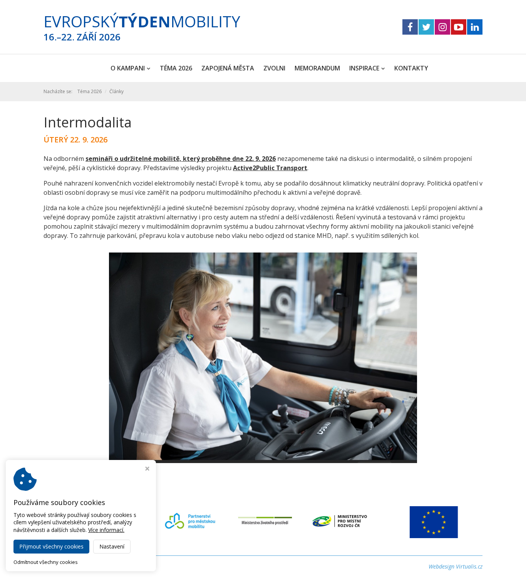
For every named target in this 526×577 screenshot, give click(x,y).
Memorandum (317, 68)
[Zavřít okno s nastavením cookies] (147, 469)
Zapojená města (227, 68)
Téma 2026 (176, 68)
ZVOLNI (274, 68)
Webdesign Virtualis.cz (455, 566)
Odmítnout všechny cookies (45, 562)
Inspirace (364, 68)
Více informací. (106, 530)
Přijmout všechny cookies (51, 546)
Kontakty (411, 68)
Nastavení (111, 546)
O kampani (128, 68)
